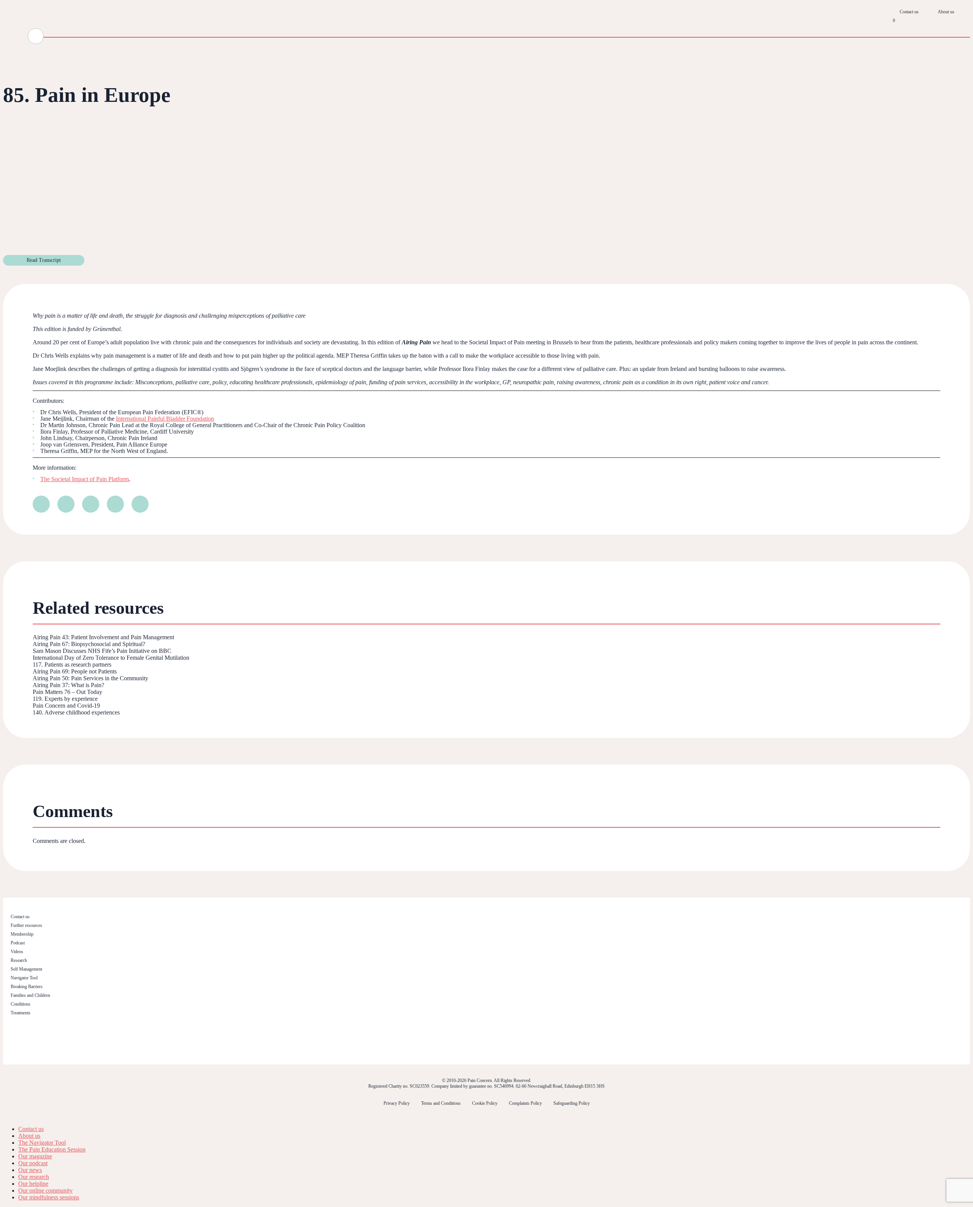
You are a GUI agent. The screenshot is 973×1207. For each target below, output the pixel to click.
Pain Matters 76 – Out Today (67, 692)
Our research (33, 1177)
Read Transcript (44, 260)
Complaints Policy (525, 1103)
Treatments (20, 1012)
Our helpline (33, 1183)
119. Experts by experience (65, 698)
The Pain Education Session (52, 1149)
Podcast (18, 943)
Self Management (26, 969)
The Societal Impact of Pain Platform (84, 479)
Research (19, 960)
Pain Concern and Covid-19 (66, 705)
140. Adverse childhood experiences (76, 712)
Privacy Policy (396, 1103)
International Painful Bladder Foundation (165, 418)
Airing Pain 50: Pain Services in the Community (90, 678)
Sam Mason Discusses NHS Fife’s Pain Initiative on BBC (102, 651)
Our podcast (33, 1163)
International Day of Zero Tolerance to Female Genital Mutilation (111, 657)
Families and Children (30, 995)
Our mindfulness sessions (48, 1197)
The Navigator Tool (42, 1142)
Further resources (26, 925)
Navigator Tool (24, 977)
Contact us (909, 11)
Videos (17, 951)
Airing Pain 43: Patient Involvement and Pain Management (103, 637)
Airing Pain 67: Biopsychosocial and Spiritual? (89, 644)
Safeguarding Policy (571, 1103)
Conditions (20, 1004)
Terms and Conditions (441, 1103)
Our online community (45, 1190)
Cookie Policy (485, 1103)
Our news (30, 1170)
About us (946, 11)
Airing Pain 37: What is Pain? (68, 685)
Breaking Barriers (27, 986)
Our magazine (35, 1156)
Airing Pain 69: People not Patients (75, 671)
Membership (22, 934)
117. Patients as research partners (72, 664)
